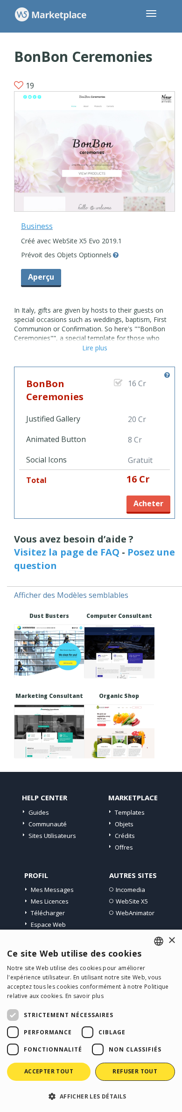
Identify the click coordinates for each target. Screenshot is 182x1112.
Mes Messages (52, 889)
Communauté (47, 824)
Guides (38, 812)
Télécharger (48, 913)
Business (37, 226)
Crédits (125, 835)
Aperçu (41, 277)
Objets (124, 824)
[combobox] (158, 941)
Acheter (148, 503)
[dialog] (91, 1021)
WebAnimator (135, 913)
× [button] (171, 940)
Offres (124, 847)
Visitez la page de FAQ (66, 552)
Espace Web (48, 924)
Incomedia (130, 889)
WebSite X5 (132, 901)
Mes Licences (50, 901)
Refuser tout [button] (134, 1071)
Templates (130, 812)
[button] (91, 1096)
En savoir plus (84, 996)
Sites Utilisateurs (52, 835)
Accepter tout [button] (48, 1071)
